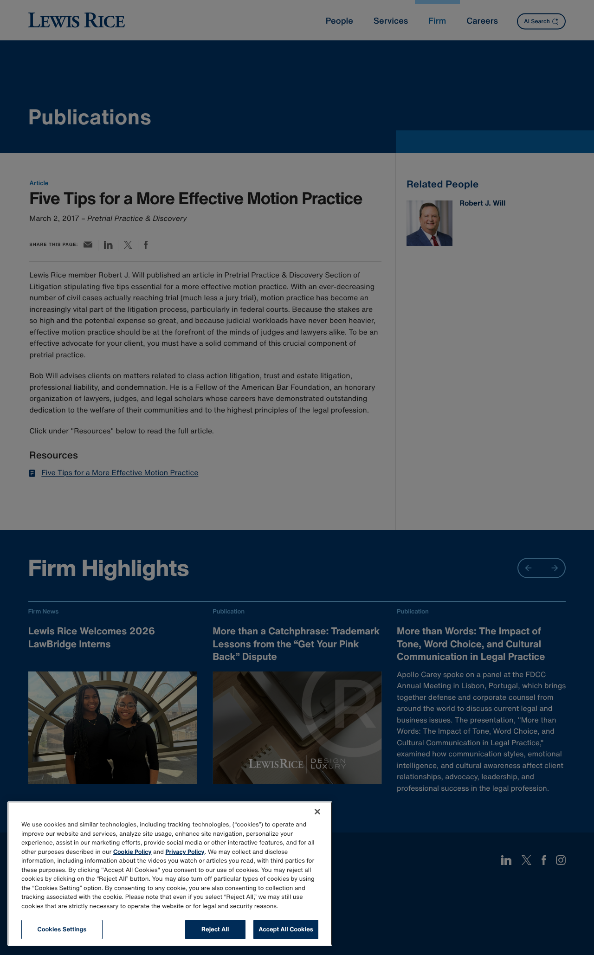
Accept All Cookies (285, 929)
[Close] (317, 811)
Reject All (215, 929)
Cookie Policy (132, 851)
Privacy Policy (185, 851)
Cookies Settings (62, 929)
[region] (169, 873)
